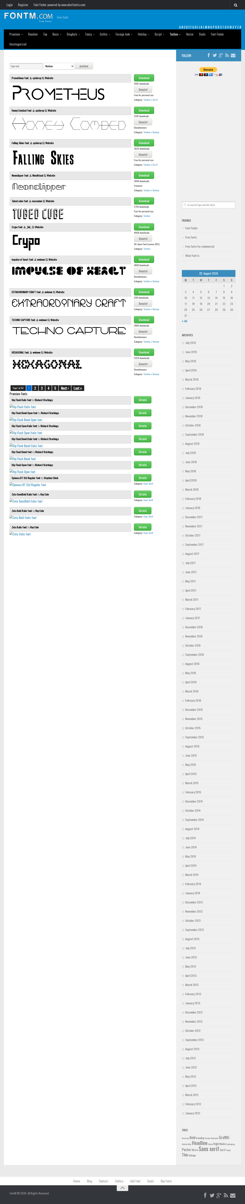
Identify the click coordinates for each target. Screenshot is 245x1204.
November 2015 (194, 719)
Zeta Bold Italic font (22, 511)
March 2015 (191, 783)
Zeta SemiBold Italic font (25, 494)
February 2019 (193, 388)
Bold (192, 1137)
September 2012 (194, 1040)
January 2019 (192, 398)
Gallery (119, 1181)
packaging (231, 1144)
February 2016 (193, 700)
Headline (199, 1142)
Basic (55, 34)
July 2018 (190, 453)
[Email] (233, 55)
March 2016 (191, 691)
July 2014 (190, 838)
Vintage (192, 1155)
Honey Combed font (22, 110)
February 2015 (193, 792)
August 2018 (192, 443)
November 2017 (193, 526)
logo (216, 1143)
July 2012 (190, 1058)
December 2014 (194, 801)
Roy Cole (44, 494)
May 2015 (190, 764)
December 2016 (194, 627)
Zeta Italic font (19, 527)
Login (10, 4)
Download (144, 78)
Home (76, 1181)
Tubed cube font (20, 201)
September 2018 (194, 434)
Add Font (135, 1181)
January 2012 (192, 1113)
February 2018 (193, 498)
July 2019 (190, 343)
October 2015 (193, 728)
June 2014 (191, 847)
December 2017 (194, 517)
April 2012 (191, 1085)
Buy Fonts (166, 1181)
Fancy (88, 34)
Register (23, 4)
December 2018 (194, 407)
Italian (210, 1144)
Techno (174, 34)
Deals (202, 34)
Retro (195, 1150)
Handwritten (186, 1144)
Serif (223, 1150)
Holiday (142, 34)
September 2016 (194, 654)
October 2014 (193, 810)
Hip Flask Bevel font (22, 452)
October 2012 (193, 1030)
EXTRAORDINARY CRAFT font (26, 292)
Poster (186, 1149)
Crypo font (17, 227)
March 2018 (191, 489)
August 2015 (192, 746)
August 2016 (192, 664)
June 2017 (191, 572)
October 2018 (193, 425)
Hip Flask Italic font (22, 400)
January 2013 (192, 1003)
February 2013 (193, 994)
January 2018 (192, 508)
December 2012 (194, 1012)
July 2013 (190, 948)
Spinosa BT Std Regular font (26, 478)
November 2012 (194, 1021)
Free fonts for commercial (199, 246)
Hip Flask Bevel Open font (25, 413)
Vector (190, 34)
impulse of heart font (23, 259)
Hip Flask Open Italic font (25, 426)
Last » (78, 388)
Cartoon (207, 1138)
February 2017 (193, 608)
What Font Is (192, 255)
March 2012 (191, 1095)
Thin (185, 1155)
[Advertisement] (208, 134)
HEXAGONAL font (20, 352)
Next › (65, 388)
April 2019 (191, 370)
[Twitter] (214, 55)
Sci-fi (155, 99)
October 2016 (193, 645)
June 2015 (191, 755)
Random (33, 34)
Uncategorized (17, 44)
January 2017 (192, 618)
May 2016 (190, 673)
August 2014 (192, 829)
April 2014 (191, 865)
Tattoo (228, 1150)
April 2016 (191, 682)
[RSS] (227, 55)
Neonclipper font (20, 175)
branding (200, 1138)
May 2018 (190, 471)
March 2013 (191, 985)
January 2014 (192, 893)
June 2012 (191, 1067)
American (185, 1138)
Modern (223, 1144)
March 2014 (191, 874)
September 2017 (194, 544)
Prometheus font (20, 78)
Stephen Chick (51, 478)
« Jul (184, 321)
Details (143, 400)
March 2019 (191, 379)
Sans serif (209, 1148)
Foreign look (123, 34)
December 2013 (194, 902)
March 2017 (191, 599)
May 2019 (190, 361)
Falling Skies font (21, 143)
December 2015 (194, 709)
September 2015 (194, 737)
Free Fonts (191, 237)
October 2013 (193, 920)
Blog (89, 1181)
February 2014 (193, 884)
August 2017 (192, 553)
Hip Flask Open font (22, 465)
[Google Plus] (221, 55)
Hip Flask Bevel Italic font (25, 439)
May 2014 (190, 856)
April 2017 (190, 590)
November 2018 (194, 416)
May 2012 (190, 1076)
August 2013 (192, 939)
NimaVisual (37, 175)
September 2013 (194, 930)
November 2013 (194, 911)
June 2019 (191, 352)
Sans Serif (148, 483)
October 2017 (192, 535)
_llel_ (28, 227)
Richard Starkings (44, 400)
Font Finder (217, 34)
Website (49, 78)
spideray (37, 78)
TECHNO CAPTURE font (24, 320)
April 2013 (191, 975)
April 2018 (191, 480)
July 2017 (190, 563)
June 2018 (191, 462)
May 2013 (190, 966)
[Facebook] (208, 55)
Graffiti (224, 1137)
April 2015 (191, 774)
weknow (41, 259)
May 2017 (190, 581)
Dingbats (72, 34)
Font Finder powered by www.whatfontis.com (59, 4)
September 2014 (194, 819)
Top (45, 34)
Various (156, 132)
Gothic (104, 34)
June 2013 (191, 957)
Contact (103, 1181)
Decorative (214, 1138)
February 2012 (193, 1104)
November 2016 (194, 636)
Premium (14, 34)
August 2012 (192, 1049)
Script (158, 34)
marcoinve (37, 201)
